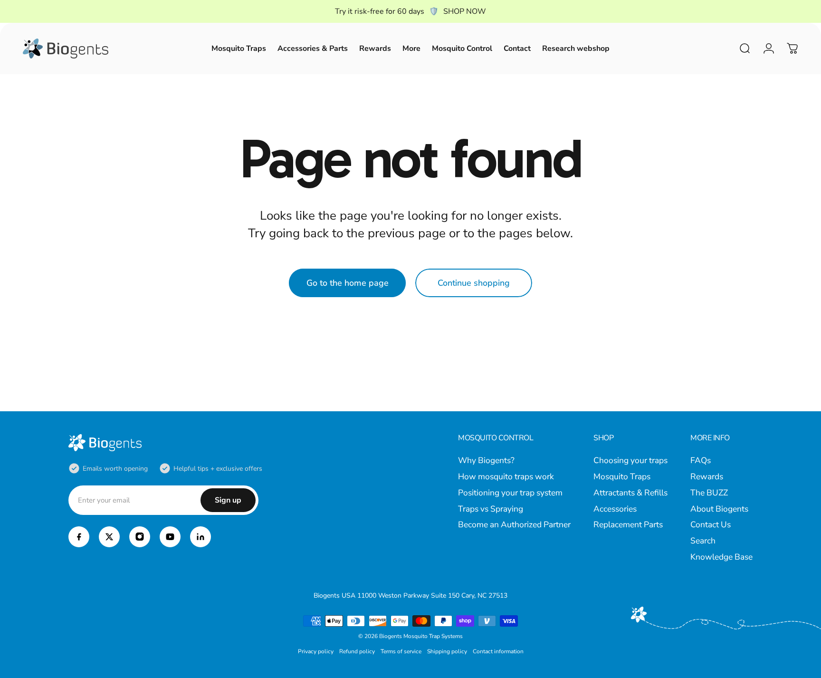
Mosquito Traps (621, 477)
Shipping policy (447, 651)
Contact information (498, 651)
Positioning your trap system (510, 493)
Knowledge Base (721, 557)
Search (703, 541)
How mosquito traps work (506, 477)
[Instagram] (139, 536)
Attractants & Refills (630, 493)
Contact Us (710, 525)
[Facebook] (78, 536)
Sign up (228, 500)
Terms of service (401, 651)
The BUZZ (709, 493)
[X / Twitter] (109, 536)
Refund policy (357, 651)
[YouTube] (170, 536)
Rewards (706, 477)
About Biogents (719, 509)
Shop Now (464, 11)
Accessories (615, 509)
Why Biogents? (486, 460)
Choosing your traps (630, 460)
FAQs (700, 460)
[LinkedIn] (200, 536)
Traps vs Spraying (490, 509)
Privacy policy (316, 651)
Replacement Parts (628, 525)
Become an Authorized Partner (514, 525)
